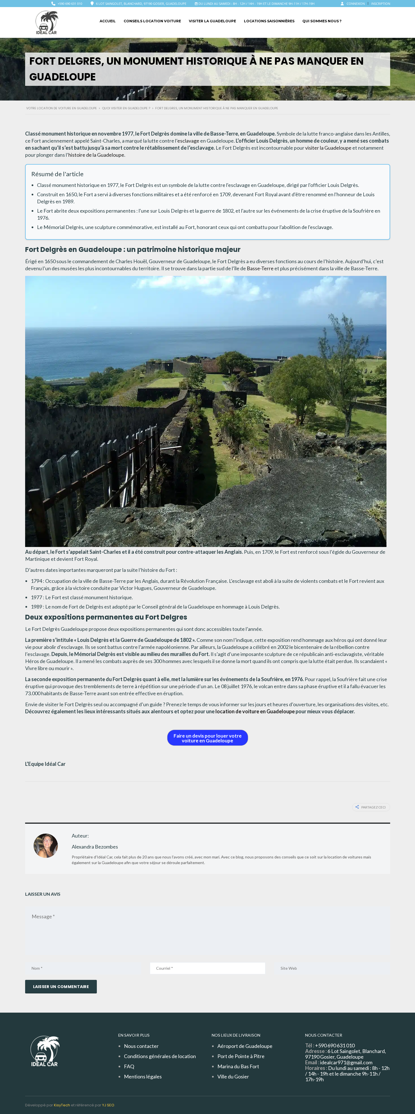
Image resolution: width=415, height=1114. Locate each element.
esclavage (188, 141)
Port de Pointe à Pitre (241, 1056)
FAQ (129, 1066)
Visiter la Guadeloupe (212, 21)
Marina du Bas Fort (238, 1066)
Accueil (108, 21)
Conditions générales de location (160, 1056)
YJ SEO (108, 1105)
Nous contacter (141, 1046)
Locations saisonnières (269, 21)
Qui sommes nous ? (322, 21)
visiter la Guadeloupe (328, 148)
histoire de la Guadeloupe (96, 155)
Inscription (380, 3)
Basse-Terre (260, 268)
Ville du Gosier (233, 1076)
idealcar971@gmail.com (346, 1062)
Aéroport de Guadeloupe (244, 1046)
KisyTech (62, 1105)
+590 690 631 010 (70, 3)
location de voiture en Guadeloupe (255, 711)
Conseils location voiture (152, 21)
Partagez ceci (373, 807)
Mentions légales (143, 1076)
